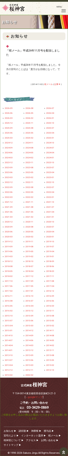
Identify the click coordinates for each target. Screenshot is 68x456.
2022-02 (29, 197)
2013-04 (9, 365)
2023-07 (50, 167)
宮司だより (10, 435)
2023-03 (9, 177)
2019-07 (50, 246)
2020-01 (50, 236)
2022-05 (29, 192)
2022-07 (50, 187)
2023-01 (50, 177)
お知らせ (8, 430)
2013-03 (29, 365)
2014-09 (29, 335)
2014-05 (50, 340)
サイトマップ (11, 445)
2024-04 (50, 152)
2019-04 (50, 251)
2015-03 (29, 325)
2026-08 (29, 108)
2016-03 (50, 306)
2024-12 (9, 142)
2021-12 (9, 202)
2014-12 (29, 330)
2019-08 (29, 246)
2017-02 (9, 291)
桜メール (53, 435)
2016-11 (9, 296)
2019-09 (9, 246)
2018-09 (50, 261)
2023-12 (9, 162)
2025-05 (29, 133)
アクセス (31, 440)
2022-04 (50, 192)
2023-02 (29, 177)
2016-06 (50, 301)
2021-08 (29, 207)
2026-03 (9, 118)
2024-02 (29, 157)
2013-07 (9, 360)
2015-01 (9, 330)
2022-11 (29, 182)
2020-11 (29, 222)
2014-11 (50, 330)
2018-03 (50, 271)
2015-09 (29, 316)
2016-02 (9, 310)
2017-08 (50, 281)
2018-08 (9, 266)
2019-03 (9, 256)
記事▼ (57, 84)
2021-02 (29, 217)
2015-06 (29, 320)
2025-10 (50, 123)
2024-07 (50, 148)
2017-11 (50, 276)
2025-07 (50, 128)
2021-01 (50, 217)
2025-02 (29, 138)
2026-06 (9, 113)
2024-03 (9, 157)
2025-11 (29, 123)
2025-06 (9, 133)
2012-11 (29, 370)
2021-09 (9, 207)
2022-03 (9, 197)
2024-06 (9, 152)
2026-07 (50, 108)
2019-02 (29, 256)
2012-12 (9, 370)
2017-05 (29, 286)
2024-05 (29, 152)
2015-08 (50, 316)
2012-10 (50, 370)
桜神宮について (12, 440)
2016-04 (29, 306)
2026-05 (29, 113)
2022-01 (50, 197)
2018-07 (29, 266)
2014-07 (9, 340)
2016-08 (9, 301)
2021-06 (9, 212)
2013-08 (50, 355)
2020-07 (50, 227)
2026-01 (50, 118)
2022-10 (50, 182)
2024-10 (50, 142)
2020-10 (50, 222)
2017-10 (9, 281)
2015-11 (50, 310)
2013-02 (50, 365)
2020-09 (9, 227)
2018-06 (50, 266)
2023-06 (9, 172)
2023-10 (50, 162)
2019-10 (50, 241)
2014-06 (29, 340)
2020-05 (29, 231)
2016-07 (29, 301)
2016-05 (9, 306)
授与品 (47, 430)
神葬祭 (35, 430)
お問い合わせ (48, 440)
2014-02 (50, 345)
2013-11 (50, 350)
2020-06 (9, 231)
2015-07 (9, 320)
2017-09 (29, 281)
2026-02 (29, 118)
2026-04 (50, 113)
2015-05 (50, 320)
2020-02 (29, 236)
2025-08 (29, 128)
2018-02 (9, 276)
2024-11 (29, 142)
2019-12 (9, 241)
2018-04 (29, 271)
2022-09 (9, 187)
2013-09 (29, 355)
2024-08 (29, 148)
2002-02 (29, 375)
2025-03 (9, 138)
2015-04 (9, 325)
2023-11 (29, 162)
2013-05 (50, 360)
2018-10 (29, 261)
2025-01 (50, 138)
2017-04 (50, 286)
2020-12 (9, 222)
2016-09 (50, 296)
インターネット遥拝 (32, 435)
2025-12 (9, 123)
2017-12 (29, 276)
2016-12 (50, 291)
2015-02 (50, 325)
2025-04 (50, 133)
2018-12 (9, 261)
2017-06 (9, 286)
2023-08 (29, 167)
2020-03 (9, 236)
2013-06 (29, 360)
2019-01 (50, 256)
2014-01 (9, 350)
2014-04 (9, 345)
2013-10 (9, 355)
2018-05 (9, 271)
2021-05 (29, 212)
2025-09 (9, 128)
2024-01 (50, 157)
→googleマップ (34, 397)
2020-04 (50, 231)
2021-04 (50, 212)
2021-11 (29, 202)
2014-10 (9, 335)
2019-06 (9, 251)
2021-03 (9, 217)
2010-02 (9, 375)
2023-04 (50, 172)
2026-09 (9, 108)
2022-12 (9, 182)
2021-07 (50, 207)
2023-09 (9, 167)
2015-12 (29, 310)
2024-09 (9, 148)
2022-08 (29, 187)
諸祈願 (22, 430)
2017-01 (29, 291)
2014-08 (50, 335)
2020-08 (29, 227)
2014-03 (29, 345)
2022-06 (9, 192)
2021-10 (50, 202)
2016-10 (29, 296)
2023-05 (29, 172)
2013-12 (29, 350)
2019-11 (29, 241)
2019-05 (29, 251)
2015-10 (9, 316)
